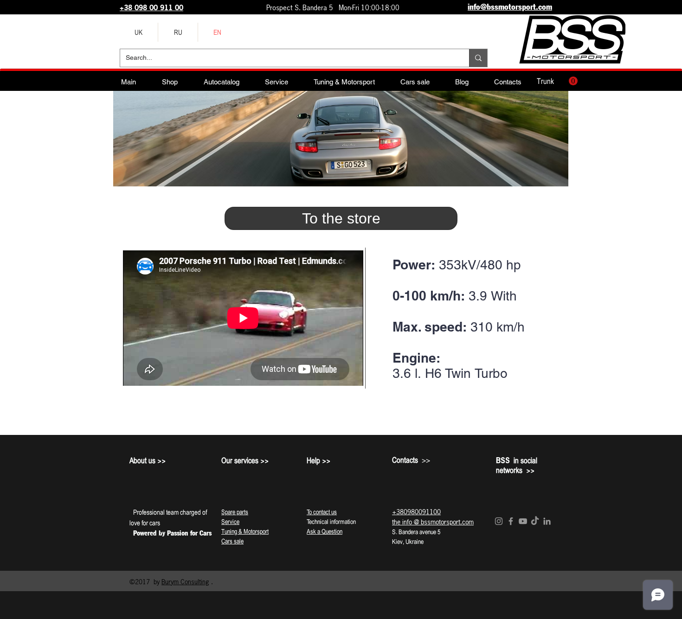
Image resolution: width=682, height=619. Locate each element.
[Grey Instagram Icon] (499, 521)
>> (411, 460)
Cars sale (232, 541)
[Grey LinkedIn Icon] (547, 521)
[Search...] (478, 58)
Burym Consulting (185, 581)
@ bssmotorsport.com (444, 521)
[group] (341, 422)
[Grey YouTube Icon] (523, 521)
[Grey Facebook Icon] (511, 521)
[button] (557, 81)
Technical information (331, 521)
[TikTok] (535, 521)
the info (402, 521)
